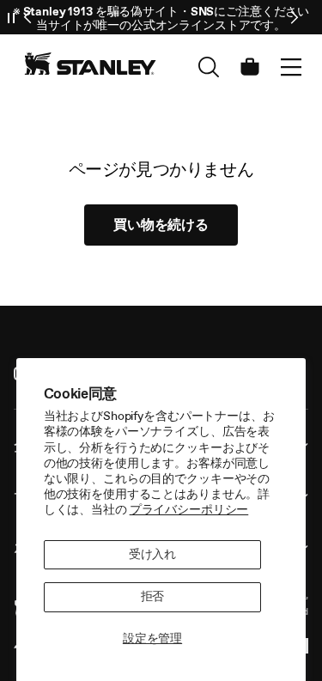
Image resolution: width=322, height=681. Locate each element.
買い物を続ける (161, 224)
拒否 (153, 596)
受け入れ (152, 554)
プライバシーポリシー (189, 509)
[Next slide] (294, 17)
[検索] (209, 67)
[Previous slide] (28, 17)
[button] (291, 67)
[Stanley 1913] (90, 63)
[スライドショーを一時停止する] (11, 17)
